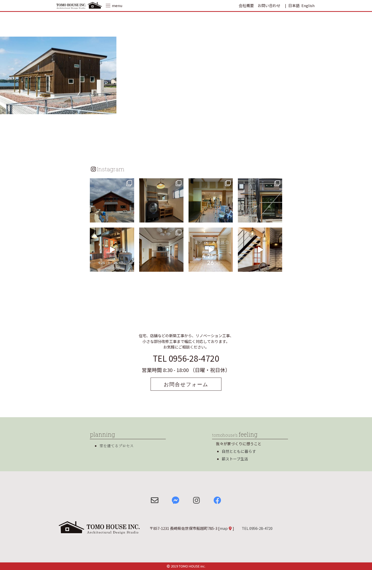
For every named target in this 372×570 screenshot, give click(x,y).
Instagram (110, 169)
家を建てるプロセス (116, 445)
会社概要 (246, 5)
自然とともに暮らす (239, 451)
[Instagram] (130, 217)
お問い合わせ (269, 5)
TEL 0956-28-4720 (186, 358)
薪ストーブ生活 (235, 458)
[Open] (112, 200)
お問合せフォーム (186, 384)
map (224, 528)
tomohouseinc (111, 183)
